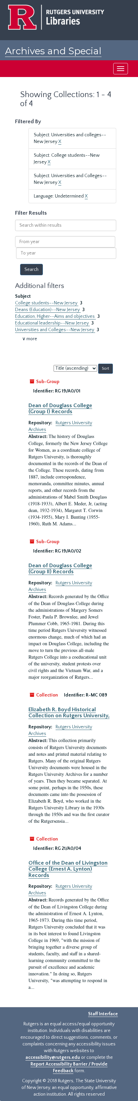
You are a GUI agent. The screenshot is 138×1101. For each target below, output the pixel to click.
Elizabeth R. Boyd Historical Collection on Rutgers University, (69, 713)
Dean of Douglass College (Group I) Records (60, 408)
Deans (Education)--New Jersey (48, 309)
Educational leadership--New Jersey (52, 323)
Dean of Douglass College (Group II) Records (60, 569)
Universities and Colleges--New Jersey (55, 330)
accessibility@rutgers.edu (52, 1057)
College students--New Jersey (46, 303)
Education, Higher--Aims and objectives (55, 316)
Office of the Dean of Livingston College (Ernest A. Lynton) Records (68, 869)
